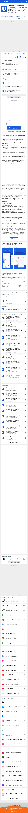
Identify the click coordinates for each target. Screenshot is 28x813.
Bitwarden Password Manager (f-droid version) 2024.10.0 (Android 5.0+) (13, 317)
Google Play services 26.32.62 (12, 706)
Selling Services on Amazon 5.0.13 (13, 771)
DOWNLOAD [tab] (4, 53)
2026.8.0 (16, 247)
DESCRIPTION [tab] (17, 53)
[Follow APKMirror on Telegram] (17, 559)
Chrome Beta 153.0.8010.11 (12, 766)
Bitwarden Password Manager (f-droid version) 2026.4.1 (13, 432)
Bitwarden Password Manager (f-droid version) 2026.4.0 (13, 437)
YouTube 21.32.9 (9, 688)
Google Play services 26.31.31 (12, 679)
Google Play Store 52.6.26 (11, 624)
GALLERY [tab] (24, 53)
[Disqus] (14, 501)
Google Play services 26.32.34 (12, 693)
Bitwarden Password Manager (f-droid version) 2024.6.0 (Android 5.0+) (13, 337)
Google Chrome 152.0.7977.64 (12, 725)
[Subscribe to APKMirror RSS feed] (24, 559)
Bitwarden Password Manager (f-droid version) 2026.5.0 (13, 421)
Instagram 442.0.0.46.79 (11, 661)
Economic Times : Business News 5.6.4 (14, 752)
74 (10, 63)
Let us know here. (17, 805)
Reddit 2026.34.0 (9, 674)
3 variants (9, 301)
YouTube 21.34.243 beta (11, 670)
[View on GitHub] (20, 57)
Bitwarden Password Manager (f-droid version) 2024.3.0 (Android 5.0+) (13, 369)
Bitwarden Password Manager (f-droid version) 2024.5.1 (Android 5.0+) (13, 343)
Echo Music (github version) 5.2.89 (13, 619)
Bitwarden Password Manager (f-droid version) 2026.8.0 (13, 388)
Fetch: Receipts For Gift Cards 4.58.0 (14, 785)
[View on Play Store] (17, 57)
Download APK (15, 127)
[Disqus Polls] (14, 466)
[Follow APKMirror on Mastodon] (10, 559)
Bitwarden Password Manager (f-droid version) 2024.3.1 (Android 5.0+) (13, 362)
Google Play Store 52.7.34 (11, 615)
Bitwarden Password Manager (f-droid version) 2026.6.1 (13, 405)
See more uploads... (14, 380)
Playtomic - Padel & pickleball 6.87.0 (13, 762)
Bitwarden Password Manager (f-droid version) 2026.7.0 (13, 399)
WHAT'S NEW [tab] (10, 53)
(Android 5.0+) (15, 18)
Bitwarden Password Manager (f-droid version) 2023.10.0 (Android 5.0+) (13, 375)
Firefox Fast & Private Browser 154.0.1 (14, 739)
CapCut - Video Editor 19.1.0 (12, 605)
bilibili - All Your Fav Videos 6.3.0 (13, 744)
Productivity (5, 56)
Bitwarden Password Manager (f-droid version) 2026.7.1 (13, 394)
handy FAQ (4, 278)
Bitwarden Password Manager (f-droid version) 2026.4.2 (13, 426)
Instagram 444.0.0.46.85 (11, 720)
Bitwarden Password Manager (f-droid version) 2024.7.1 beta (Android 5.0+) (14, 324)
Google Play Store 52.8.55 (11, 643)
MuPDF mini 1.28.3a (10, 789)
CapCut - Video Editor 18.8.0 (12, 601)
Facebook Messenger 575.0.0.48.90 (13, 716)
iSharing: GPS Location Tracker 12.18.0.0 (14, 780)
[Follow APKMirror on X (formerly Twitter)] (4, 559)
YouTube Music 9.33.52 (11, 633)
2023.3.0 (8, 18)
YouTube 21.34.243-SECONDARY (13, 684)
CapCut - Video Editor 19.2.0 (12, 711)
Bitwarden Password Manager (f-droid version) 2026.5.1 (13, 415)
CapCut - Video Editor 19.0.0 (12, 610)
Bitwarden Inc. (13, 12)
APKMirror (5, 1)
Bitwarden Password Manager (12, 309)
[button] (15, 57)
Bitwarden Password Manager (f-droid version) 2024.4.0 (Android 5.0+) (13, 349)
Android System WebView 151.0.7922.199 (11, 734)
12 (11, 86)
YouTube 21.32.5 (9, 629)
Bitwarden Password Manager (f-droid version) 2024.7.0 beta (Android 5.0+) (14, 330)
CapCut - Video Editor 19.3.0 (12, 702)
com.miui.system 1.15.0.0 (11, 665)
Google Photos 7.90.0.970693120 (13, 730)
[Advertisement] (14, 36)
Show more (13, 238)
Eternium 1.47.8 (9, 757)
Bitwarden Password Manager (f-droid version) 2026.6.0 (13, 410)
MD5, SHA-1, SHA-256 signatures (12, 82)
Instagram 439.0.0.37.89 (11, 638)
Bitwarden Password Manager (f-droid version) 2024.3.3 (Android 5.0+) (13, 356)
